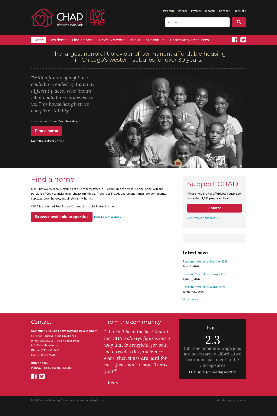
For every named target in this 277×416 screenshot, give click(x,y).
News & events (111, 40)
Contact (224, 11)
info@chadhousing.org (45, 345)
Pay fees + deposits (203, 11)
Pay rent (168, 11)
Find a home (82, 40)
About (135, 40)
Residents (58, 40)
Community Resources (189, 40)
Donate (182, 11)
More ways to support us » (203, 218)
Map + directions (67, 340)
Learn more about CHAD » (47, 140)
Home (39, 40)
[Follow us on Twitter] (243, 40)
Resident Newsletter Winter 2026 (204, 287)
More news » (190, 299)
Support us (155, 40)
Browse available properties (62, 217)
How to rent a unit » (107, 217)
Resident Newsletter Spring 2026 (204, 274)
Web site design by (231, 400)
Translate (239, 11)
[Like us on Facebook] (234, 40)
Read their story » (69, 121)
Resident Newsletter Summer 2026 (205, 261)
